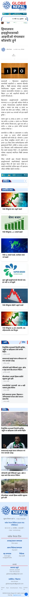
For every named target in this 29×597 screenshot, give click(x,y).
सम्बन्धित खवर (7, 189)
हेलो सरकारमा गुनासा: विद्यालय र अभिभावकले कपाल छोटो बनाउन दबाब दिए (12, 397)
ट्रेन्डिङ (4, 409)
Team (7, 587)
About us (2, 588)
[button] (26, 19)
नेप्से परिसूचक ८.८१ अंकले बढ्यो (12, 232)
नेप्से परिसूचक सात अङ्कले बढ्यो (12, 209)
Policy (20, 587)
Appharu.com (17, 595)
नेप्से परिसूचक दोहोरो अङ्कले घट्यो (12, 305)
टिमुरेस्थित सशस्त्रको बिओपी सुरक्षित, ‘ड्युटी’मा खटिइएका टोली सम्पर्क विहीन (13, 349)
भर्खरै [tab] (5, 342)
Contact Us (25, 588)
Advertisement (14, 587)
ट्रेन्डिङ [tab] (23, 342)
